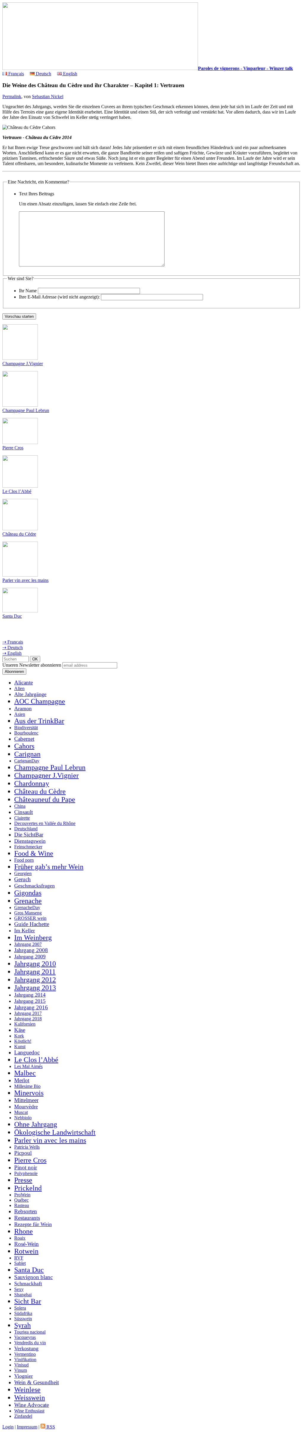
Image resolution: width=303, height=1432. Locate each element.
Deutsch (43, 73)
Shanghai (23, 1294)
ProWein (22, 1194)
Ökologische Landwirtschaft (55, 1132)
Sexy (19, 1289)
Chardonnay (31, 783)
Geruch (22, 879)
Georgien (23, 873)
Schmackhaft (28, 1283)
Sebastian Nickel (47, 96)
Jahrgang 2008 (31, 950)
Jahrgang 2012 (35, 980)
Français (15, 73)
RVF (18, 1257)
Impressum (27, 1426)
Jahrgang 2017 (28, 1013)
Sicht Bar (27, 1301)
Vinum (20, 1370)
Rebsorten (25, 1211)
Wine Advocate (31, 1405)
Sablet (20, 1263)
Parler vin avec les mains (25, 580)
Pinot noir (25, 1167)
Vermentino (25, 1354)
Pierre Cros (12, 447)
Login (8, 1426)
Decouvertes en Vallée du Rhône (44, 823)
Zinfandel (23, 1416)
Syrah (22, 1325)
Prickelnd (28, 1188)
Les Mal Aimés (28, 1066)
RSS (50, 1426)
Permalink (11, 96)
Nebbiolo (23, 1117)
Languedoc (27, 1052)
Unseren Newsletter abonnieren (31, 665)
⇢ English (12, 653)
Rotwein (26, 1251)
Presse (23, 1180)
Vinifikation (25, 1359)
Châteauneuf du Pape (44, 799)
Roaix (19, 1238)
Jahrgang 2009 (30, 957)
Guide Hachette (31, 924)
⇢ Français (12, 641)
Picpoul (23, 1153)
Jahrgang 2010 (35, 964)
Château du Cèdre (19, 534)
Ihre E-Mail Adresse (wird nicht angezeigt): (59, 296)
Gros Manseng (28, 912)
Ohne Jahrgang (35, 1124)
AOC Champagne (39, 701)
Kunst (19, 1046)
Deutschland (26, 828)
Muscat (21, 1112)
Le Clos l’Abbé (16, 491)
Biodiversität (26, 727)
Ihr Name (28, 290)
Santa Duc (12, 616)
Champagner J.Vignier (46, 775)
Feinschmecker (28, 846)
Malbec (25, 1073)
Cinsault (23, 812)
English (69, 73)
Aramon (23, 708)
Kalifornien (25, 1023)
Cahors (24, 746)
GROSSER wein (30, 918)
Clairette (22, 817)
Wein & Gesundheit (36, 1382)
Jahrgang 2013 (35, 988)
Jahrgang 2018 (28, 1018)
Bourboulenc (26, 732)
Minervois (28, 1093)
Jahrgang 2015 (30, 1001)
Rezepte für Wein (33, 1224)
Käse (19, 1030)
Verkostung (26, 1348)
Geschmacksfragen (34, 886)
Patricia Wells (27, 1147)
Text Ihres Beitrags (36, 193)
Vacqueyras (25, 1337)
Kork (19, 1035)
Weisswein (29, 1397)
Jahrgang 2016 (31, 1007)
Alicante (23, 682)
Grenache (28, 901)
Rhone (23, 1231)
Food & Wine (33, 853)
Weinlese (27, 1389)
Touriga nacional (30, 1331)
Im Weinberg (33, 937)
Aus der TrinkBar (39, 721)
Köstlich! (22, 1041)
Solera (20, 1307)
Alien (19, 688)
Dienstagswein (30, 841)
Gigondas (27, 893)
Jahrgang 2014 (30, 995)
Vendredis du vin (30, 1342)
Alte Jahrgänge (30, 694)
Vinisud (21, 1364)
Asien (19, 714)
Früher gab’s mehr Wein (48, 867)
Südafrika (23, 1313)
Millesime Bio (27, 1086)
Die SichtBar (28, 834)
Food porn (24, 860)
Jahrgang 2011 (35, 972)
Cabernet (24, 739)
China (19, 806)
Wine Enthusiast (29, 1410)
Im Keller (24, 930)
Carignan (27, 754)
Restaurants (27, 1218)
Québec (21, 1200)
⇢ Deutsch (12, 647)
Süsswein (23, 1318)
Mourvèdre (26, 1106)
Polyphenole (26, 1173)
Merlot (21, 1080)
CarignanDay (26, 760)
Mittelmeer (26, 1100)
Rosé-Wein (26, 1244)
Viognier (23, 1376)
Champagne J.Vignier (22, 363)
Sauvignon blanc (33, 1277)
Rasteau (21, 1205)
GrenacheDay (27, 907)
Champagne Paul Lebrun (25, 410)
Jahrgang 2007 (28, 944)
